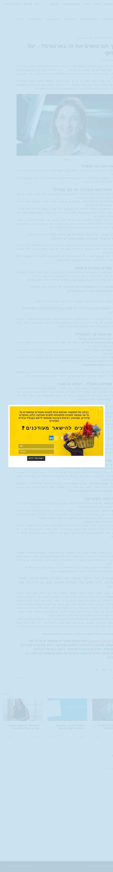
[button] (100, 409)
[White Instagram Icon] (56, 438)
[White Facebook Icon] (62, 438)
